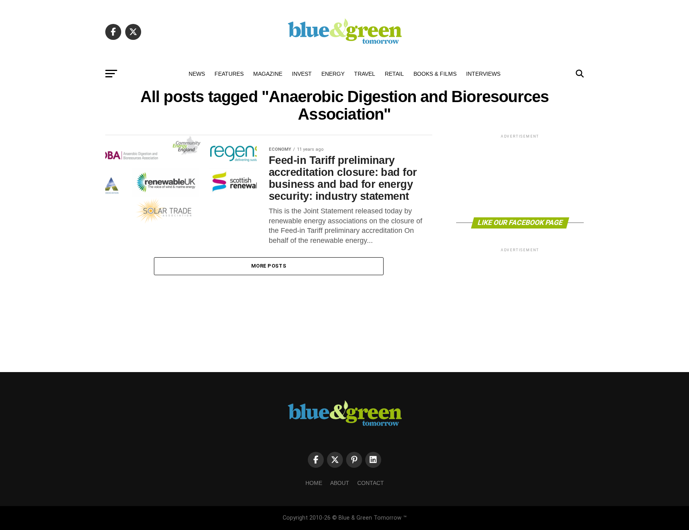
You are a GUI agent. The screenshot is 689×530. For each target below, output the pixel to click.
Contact (370, 483)
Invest (302, 74)
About (339, 483)
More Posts (268, 266)
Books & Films (435, 74)
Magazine (267, 74)
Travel (364, 74)
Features (229, 74)
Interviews (483, 74)
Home (313, 483)
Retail (394, 74)
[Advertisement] (520, 175)
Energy (332, 74)
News (197, 74)
